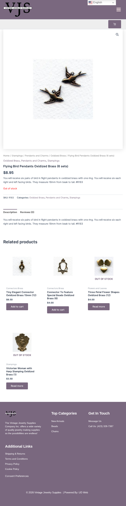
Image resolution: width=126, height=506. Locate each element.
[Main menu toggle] (119, 9)
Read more (99, 306)
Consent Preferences (17, 476)
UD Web (83, 492)
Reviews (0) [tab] (27, 212)
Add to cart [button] (17, 306)
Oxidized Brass (58, 155)
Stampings (17, 155)
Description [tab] (10, 212)
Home (6, 155)
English (97, 2)
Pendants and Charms (36, 155)
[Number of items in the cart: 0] (114, 24)
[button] (117, 35)
